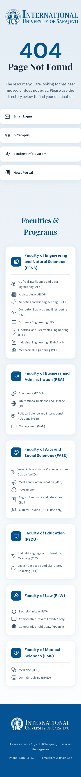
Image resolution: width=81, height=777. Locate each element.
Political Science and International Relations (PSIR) (40, 416)
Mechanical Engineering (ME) (38, 350)
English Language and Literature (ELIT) (40, 500)
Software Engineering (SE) (36, 322)
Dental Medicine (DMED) (35, 677)
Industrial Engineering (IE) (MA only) (42, 342)
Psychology (27, 489)
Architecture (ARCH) (32, 294)
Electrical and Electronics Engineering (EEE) (43, 332)
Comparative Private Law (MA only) (42, 619)
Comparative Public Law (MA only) (41, 626)
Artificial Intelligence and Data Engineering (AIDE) (38, 284)
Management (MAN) (32, 426)
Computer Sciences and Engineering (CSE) (42, 312)
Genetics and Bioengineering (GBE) (42, 302)
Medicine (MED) (29, 670)
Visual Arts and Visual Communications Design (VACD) (43, 472)
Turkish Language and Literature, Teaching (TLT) (40, 556)
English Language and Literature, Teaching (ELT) (40, 568)
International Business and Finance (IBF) (42, 403)
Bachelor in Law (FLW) (33, 611)
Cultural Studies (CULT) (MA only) (40, 510)
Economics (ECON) (31, 393)
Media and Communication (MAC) (40, 482)
